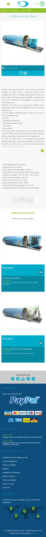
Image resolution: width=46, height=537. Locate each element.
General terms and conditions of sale (15, 457)
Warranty (6, 469)
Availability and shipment (11, 472)
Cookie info (6, 487)
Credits (34, 533)
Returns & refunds (9, 476)
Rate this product (10, 68)
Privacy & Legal (8, 484)
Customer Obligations (10, 461)
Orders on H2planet (9, 465)
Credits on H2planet (9, 480)
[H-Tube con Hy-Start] (23, 63)
